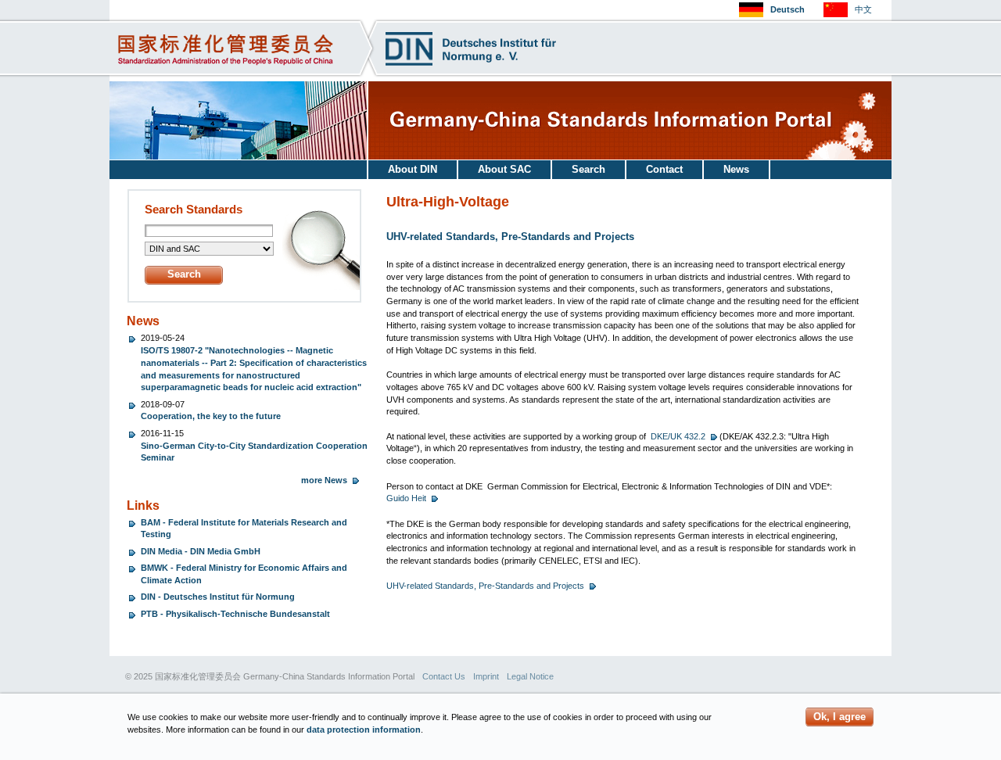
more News (324, 480)
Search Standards (193, 209)
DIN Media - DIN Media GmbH (200, 551)
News (736, 169)
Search (588, 169)
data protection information (364, 729)
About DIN (412, 169)
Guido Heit (406, 498)
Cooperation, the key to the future (211, 416)
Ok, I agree (839, 716)
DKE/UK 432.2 (678, 436)
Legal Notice (530, 676)
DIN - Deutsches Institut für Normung (218, 596)
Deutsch (787, 9)
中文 (863, 9)
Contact (664, 169)
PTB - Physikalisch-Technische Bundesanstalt (235, 613)
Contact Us (443, 676)
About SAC (504, 169)
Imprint (486, 676)
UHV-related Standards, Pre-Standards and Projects (485, 585)
